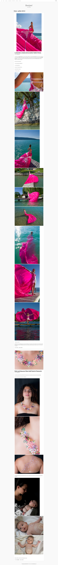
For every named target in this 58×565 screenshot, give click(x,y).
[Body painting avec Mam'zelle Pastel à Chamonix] (29, 360)
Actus (17, 347)
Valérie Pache (20, 56)
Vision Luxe (37, 58)
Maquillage (18, 559)
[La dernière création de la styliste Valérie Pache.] (29, 32)
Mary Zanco (35, 56)
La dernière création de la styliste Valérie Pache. (28, 53)
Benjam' (29, 5)
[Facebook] (55, 0)
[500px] (56, 0)
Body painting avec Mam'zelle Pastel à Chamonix (28, 371)
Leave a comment (20, 347)
